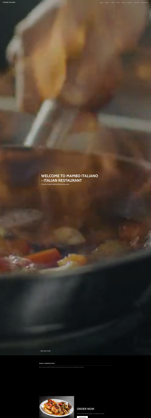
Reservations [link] (144, 2)
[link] (9, 2)
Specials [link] (107, 2)
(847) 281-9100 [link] (45, 351)
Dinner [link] (118, 2)
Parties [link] (124, 2)
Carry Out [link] (136, 2)
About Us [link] (129, 2)
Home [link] (101, 2)
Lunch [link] (112, 2)
